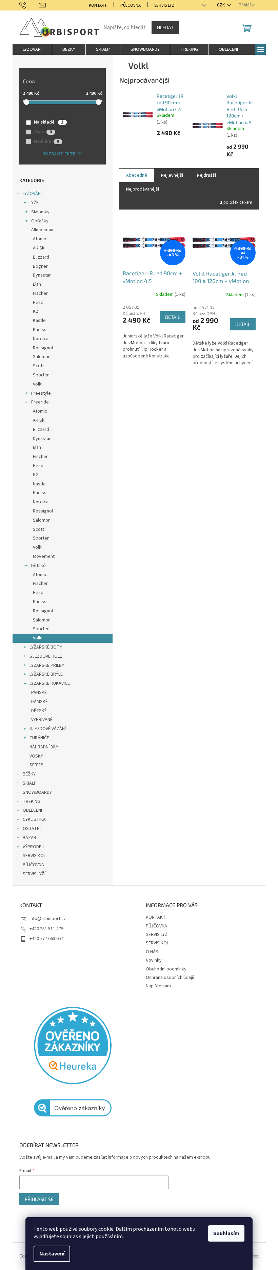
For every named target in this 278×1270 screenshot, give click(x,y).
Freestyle (41, 393)
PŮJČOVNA (130, 5)
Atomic (40, 239)
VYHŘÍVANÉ (42, 719)
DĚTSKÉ (39, 710)
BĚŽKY (29, 774)
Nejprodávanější (142, 189)
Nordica (40, 338)
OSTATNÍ (32, 828)
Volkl (37, 384)
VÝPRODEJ (33, 847)
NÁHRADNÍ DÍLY (43, 747)
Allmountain (43, 229)
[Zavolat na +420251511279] (29, 5)
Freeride (40, 402)
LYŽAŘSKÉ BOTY (45, 647)
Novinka (46, 141)
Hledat (165, 27)
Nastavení (51, 1253)
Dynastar (42, 275)
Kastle (39, 320)
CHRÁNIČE (39, 738)
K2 (35, 311)
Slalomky (40, 212)
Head (38, 302)
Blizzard (41, 257)
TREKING (31, 801)
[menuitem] (32, 49)
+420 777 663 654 (46, 938)
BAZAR (29, 837)
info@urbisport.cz (47, 918)
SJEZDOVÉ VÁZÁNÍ (47, 728)
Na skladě (48, 122)
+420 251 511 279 (46, 928)
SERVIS (36, 765)
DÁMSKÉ (39, 701)
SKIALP (30, 783)
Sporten (41, 375)
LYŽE (34, 202)
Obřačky (39, 221)
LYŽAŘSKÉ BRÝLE (46, 674)
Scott (38, 366)
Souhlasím (226, 1233)
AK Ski (39, 248)
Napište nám (158, 986)
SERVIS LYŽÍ (165, 5)
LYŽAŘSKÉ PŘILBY (46, 665)
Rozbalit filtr (59, 154)
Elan (37, 284)
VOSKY (36, 756)
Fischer (40, 293)
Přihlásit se (39, 1199)
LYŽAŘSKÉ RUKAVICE (49, 683)
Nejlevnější (172, 175)
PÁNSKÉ (39, 692)
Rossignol (43, 348)
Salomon (42, 356)
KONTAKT (98, 5)
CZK (221, 5)
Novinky (154, 960)
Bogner (40, 266)
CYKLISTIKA (34, 819)
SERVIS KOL (34, 855)
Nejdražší (206, 175)
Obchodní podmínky (166, 969)
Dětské (38, 565)
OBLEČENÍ (32, 810)
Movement (44, 556)
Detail (172, 317)
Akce (43, 132)
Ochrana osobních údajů (170, 977)
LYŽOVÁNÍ (32, 193)
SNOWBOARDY (37, 792)
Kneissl (40, 329)
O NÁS (152, 951)
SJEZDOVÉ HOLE (45, 656)
